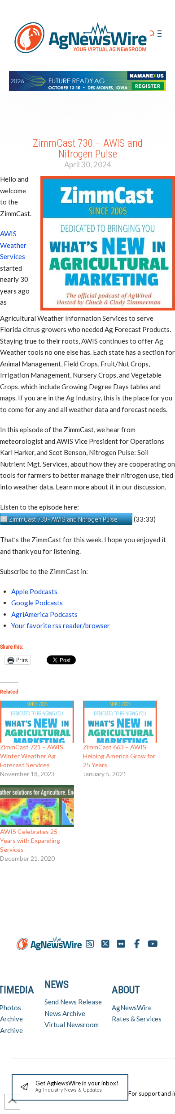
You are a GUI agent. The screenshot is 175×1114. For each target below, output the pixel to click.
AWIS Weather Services (13, 245)
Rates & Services (137, 1019)
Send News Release (73, 1002)
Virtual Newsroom (71, 1024)
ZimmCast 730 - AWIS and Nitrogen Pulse (63, 519)
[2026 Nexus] (87, 80)
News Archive (64, 1013)
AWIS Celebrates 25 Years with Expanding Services (30, 840)
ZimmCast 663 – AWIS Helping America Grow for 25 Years (119, 756)
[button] (152, 34)
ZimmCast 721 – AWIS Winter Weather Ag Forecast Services (31, 756)
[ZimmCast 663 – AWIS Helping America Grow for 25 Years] (120, 722)
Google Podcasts (37, 603)
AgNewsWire (132, 1007)
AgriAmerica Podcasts (44, 614)
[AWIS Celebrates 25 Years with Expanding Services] (37, 806)
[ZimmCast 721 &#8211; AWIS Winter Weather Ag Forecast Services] (37, 722)
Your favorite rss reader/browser (60, 625)
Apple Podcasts (34, 591)
